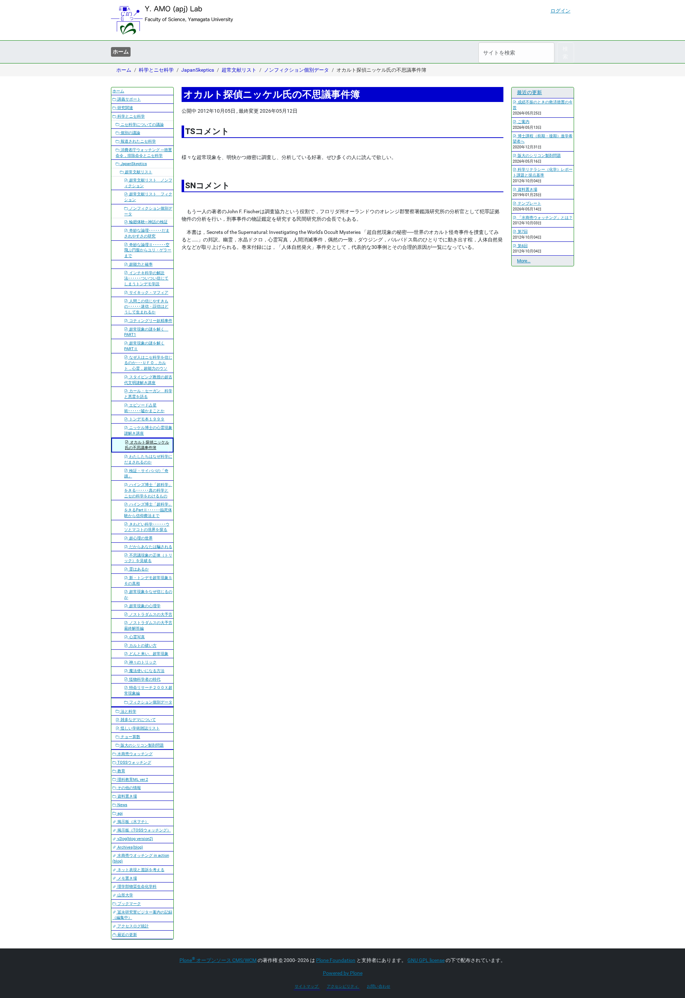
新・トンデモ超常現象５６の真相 (148, 580)
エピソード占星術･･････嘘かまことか (144, 408)
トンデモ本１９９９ (146, 419)
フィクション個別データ (150, 702)
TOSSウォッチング (133, 762)
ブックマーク (128, 903)
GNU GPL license (426, 960)
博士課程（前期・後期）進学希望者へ (543, 139)
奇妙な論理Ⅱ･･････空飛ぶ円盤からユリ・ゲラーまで (147, 250)
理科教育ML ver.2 (132, 779)
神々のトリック (142, 662)
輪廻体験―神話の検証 (148, 222)
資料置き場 (126, 796)
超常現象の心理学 (144, 606)
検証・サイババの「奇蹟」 (146, 474)
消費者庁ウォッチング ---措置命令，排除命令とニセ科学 (144, 153)
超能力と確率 (140, 264)
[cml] (172, 20)
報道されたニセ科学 (138, 141)
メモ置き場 (126, 878)
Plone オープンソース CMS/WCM (218, 960)
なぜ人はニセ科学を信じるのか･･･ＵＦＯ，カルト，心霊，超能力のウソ (148, 363)
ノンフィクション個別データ (296, 70)
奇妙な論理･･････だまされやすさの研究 (146, 233)
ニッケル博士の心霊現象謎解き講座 (148, 430)
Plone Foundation (335, 960)
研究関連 (124, 108)
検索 (565, 53)
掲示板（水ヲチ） (132, 821)
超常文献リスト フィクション (148, 197)
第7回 (522, 231)
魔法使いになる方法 (146, 671)
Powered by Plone (342, 973)
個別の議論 (130, 132)
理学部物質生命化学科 (136, 886)
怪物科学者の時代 (144, 679)
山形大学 (124, 895)
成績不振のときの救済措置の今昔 (543, 105)
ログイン (560, 11)
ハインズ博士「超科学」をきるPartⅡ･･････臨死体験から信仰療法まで (148, 510)
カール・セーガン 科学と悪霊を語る (148, 394)
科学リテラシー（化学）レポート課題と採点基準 (543, 172)
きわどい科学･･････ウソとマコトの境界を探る (146, 527)
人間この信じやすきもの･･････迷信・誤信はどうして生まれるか (146, 307)
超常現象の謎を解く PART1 (146, 332)
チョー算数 (130, 737)
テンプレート (529, 203)
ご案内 (523, 121)
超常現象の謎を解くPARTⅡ (144, 346)
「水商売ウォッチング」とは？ (545, 217)
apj (119, 813)
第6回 (522, 246)
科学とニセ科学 (156, 70)
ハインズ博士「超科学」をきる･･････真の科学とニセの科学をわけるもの (148, 490)
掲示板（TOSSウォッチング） (143, 830)
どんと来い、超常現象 (148, 653)
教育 (120, 771)
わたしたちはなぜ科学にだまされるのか (148, 459)
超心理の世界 (140, 538)
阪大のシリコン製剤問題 (142, 745)
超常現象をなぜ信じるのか (148, 594)
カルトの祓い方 (142, 645)
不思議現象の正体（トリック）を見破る (148, 558)
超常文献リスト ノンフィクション (148, 183)
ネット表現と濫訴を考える (140, 870)
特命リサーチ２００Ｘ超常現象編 (148, 690)
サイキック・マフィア (148, 292)
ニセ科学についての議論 (142, 124)
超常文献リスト (239, 70)
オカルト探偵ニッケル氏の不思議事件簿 (147, 445)
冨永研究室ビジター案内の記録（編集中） (142, 915)
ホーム (121, 51)
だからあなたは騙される (150, 546)
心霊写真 (136, 637)
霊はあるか (138, 569)
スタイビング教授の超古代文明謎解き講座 (148, 380)
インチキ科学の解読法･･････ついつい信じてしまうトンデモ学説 (146, 279)
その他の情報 (128, 787)
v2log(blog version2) (134, 838)
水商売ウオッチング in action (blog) (140, 858)
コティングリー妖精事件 (150, 320)
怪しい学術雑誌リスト (140, 728)
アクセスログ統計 (132, 926)
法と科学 (128, 711)
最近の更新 (126, 934)
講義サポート (128, 99)
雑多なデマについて (138, 719)
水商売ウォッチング (134, 754)
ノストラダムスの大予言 (150, 614)
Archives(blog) (129, 847)
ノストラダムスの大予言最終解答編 (148, 625)
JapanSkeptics (197, 70)
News (121, 805)
